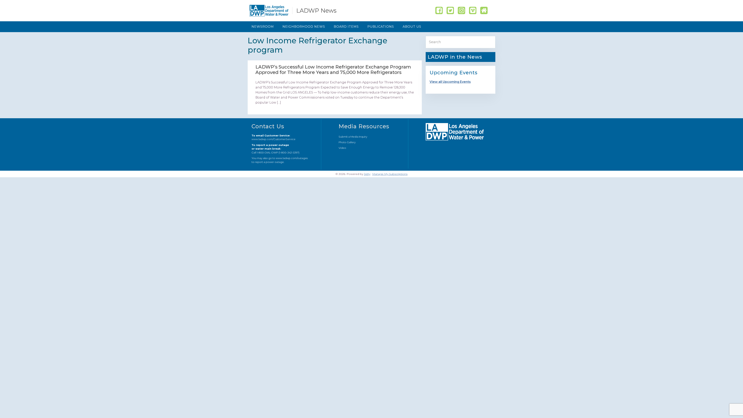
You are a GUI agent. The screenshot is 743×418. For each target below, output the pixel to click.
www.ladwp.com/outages (292, 158)
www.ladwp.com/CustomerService (273, 139)
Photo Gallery (347, 142)
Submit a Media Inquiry (353, 136)
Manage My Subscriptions (389, 174)
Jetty (367, 174)
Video (342, 147)
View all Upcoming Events (450, 82)
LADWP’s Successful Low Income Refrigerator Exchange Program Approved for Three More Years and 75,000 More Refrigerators (333, 69)
